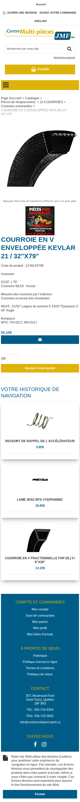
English (41, 21)
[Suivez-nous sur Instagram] (44, 744)
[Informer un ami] (40, 339)
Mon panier (40, 621)
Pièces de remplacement (18, 102)
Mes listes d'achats (40, 634)
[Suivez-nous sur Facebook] (35, 744)
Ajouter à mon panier (40, 368)
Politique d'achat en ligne (40, 662)
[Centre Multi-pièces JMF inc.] (40, 34)
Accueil (41, 4)
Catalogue (32, 98)
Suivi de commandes (40, 615)
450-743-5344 (43, 709)
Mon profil (40, 628)
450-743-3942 (44, 716)
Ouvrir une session (22, 12)
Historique (40, 655)
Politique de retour (40, 674)
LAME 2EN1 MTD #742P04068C (40, 499)
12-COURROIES (51, 102)
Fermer (40, 794)
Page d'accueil (11, 98)
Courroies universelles (16, 106)
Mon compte (40, 609)
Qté (3, 358)
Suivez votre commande (57, 12)
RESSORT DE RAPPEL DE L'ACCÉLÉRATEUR (40, 441)
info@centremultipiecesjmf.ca (40, 722)
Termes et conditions (40, 668)
